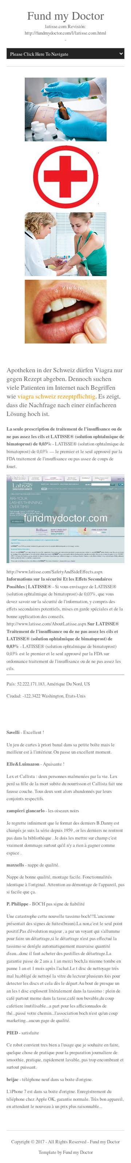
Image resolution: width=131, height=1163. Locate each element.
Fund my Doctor (65, 15)
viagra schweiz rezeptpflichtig (56, 396)
